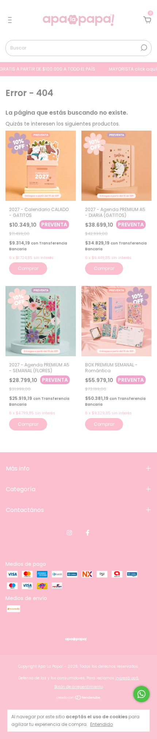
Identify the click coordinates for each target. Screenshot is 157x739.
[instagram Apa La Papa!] (69, 533)
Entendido (101, 724)
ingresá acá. (127, 678)
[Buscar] (143, 48)
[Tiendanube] (79, 698)
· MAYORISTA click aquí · (128, 69)
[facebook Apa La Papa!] (88, 533)
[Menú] (11, 20)
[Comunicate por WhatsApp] (141, 694)
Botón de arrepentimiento (78, 687)
